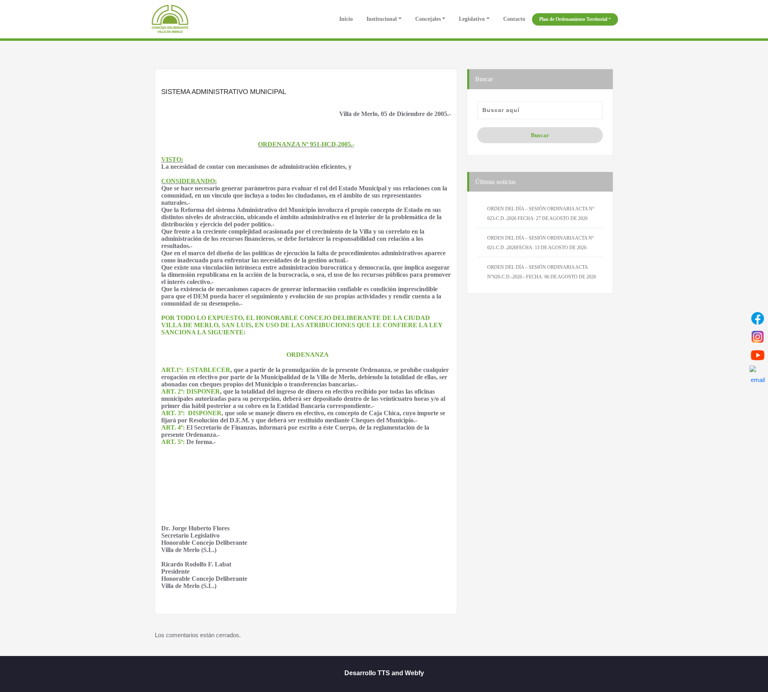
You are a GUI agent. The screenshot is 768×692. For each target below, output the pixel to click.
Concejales (428, 19)
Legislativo (472, 19)
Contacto (514, 19)
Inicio (345, 19)
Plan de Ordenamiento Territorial (573, 19)
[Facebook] (758, 318)
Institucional (381, 19)
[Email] (758, 374)
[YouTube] (758, 355)
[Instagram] (758, 337)
